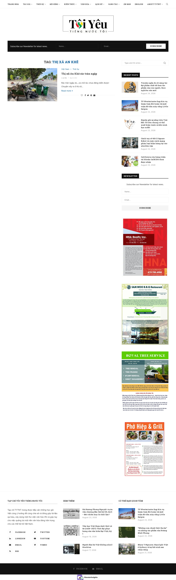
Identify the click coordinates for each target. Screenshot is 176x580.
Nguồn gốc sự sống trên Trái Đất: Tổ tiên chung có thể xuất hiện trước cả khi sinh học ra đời (154, 124)
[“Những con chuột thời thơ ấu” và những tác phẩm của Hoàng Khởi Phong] (127, 532)
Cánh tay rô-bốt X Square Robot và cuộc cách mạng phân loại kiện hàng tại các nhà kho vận (154, 142)
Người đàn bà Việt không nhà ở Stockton (97, 545)
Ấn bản (127, 4)
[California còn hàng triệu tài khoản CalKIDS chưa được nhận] (130, 161)
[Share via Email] (94, 95)
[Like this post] (82, 95)
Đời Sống (54, 4)
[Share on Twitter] (88, 95)
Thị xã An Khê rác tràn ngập (79, 73)
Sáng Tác (113, 4)
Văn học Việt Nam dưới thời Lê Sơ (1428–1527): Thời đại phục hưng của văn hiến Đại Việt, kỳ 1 (97, 530)
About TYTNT (154, 4)
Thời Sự (40, 4)
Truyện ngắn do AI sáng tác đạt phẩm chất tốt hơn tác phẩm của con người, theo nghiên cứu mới (154, 87)
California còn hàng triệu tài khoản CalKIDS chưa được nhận (153, 159)
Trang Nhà (13, 4)
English (139, 4)
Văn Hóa (85, 4)
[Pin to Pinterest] (91, 95)
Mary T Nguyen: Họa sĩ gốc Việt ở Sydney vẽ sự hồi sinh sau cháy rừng (153, 547)
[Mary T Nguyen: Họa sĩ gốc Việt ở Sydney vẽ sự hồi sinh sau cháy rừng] (127, 548)
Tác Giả (26, 4)
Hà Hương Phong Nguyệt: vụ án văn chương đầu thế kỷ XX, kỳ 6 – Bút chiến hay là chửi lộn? (97, 512)
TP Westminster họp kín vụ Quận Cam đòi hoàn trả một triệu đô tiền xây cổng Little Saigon (154, 105)
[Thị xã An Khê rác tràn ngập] (32, 84)
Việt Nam (65, 69)
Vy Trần (65, 78)
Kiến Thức (69, 4)
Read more (66, 91)
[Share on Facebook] (85, 95)
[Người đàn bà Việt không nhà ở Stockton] (71, 548)
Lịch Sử (98, 4)
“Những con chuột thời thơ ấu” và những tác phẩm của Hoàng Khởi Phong (152, 530)
